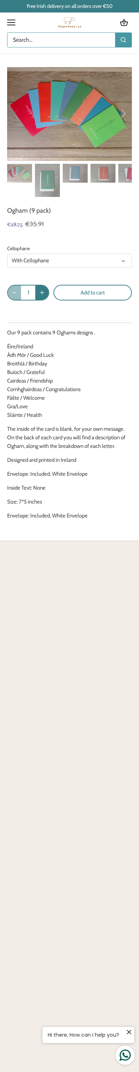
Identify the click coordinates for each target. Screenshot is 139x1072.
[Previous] (16, 114)
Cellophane (18, 248)
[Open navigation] (11, 22)
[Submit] (123, 40)
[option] (69, 114)
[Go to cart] (124, 22)
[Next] (123, 114)
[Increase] (42, 292)
